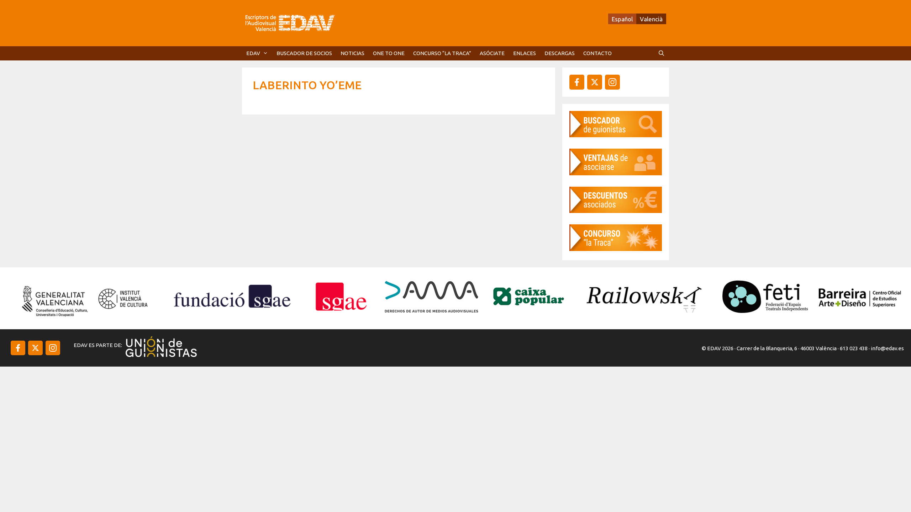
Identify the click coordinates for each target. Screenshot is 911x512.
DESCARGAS (559, 53)
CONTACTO (597, 53)
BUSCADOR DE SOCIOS (304, 53)
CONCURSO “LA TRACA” (442, 53)
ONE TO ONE (389, 53)
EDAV (253, 53)
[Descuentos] (615, 210)
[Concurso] (615, 248)
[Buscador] (615, 135)
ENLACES (524, 53)
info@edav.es (887, 348)
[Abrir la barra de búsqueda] (661, 53)
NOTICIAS (352, 53)
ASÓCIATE (492, 53)
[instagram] (594, 82)
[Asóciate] (615, 173)
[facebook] (576, 82)
